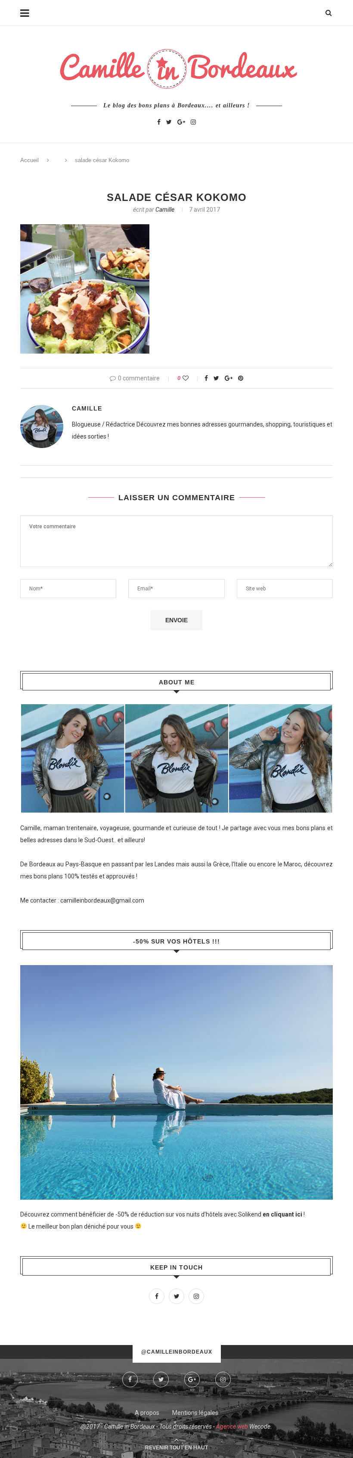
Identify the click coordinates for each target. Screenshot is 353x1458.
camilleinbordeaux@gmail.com (102, 900)
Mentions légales (195, 1412)
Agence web (232, 1426)
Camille (164, 209)
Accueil (29, 160)
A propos (147, 1412)
